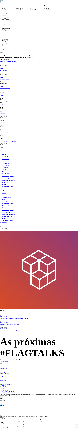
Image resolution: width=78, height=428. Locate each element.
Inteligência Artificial (7, 163)
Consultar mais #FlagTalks (4, 361)
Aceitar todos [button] (8, 395)
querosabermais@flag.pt (3, 368)
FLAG (3, 385)
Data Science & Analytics (7, 186)
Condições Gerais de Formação (6, 382)
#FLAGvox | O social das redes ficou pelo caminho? (9, 324)
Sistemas (4, 184)
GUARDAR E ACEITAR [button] (4, 427)
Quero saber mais (2, 68)
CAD (3, 161)
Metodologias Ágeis (6, 154)
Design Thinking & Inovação (8, 156)
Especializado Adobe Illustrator (6, 79)
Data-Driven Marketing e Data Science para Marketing (10, 123)
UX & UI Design (5, 165)
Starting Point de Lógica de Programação (7, 132)
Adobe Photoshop (3, 70)
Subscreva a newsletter (3, 380)
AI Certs (4, 169)
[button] (39, 2)
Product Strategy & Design (8, 176)
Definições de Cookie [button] (3, 395)
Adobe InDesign (3, 97)
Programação (5, 167)
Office (3, 171)
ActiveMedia (4, 386)
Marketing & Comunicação (8, 173)
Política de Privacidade (5, 390)
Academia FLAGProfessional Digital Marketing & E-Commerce (12, 141)
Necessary (2, 405)
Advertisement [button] (2, 422)
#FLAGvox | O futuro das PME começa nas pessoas (9, 330)
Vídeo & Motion (5, 159)
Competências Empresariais (8, 180)
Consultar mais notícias (2, 333)
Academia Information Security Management (8, 114)
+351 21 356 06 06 (2, 372)
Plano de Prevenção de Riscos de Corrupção (8, 391)
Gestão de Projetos (6, 178)
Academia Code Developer (5, 88)
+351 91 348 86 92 (2, 370)
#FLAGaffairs (6, 316)
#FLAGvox (1, 316)
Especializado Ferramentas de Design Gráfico (8, 61)
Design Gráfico (5, 182)
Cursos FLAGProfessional (4, 222)
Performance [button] (2, 417)
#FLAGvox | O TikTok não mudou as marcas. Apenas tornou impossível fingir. (14, 318)
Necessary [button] (1, 404)
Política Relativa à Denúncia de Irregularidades (8, 392)
